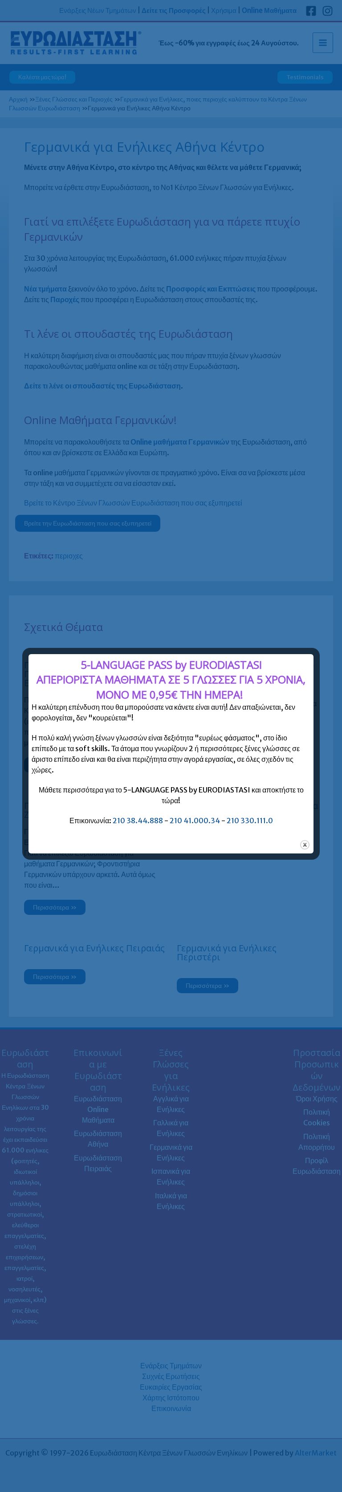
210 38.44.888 (138, 820)
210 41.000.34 (195, 820)
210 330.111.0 (250, 820)
